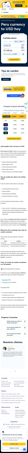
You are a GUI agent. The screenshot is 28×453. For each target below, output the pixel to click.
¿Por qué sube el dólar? (19, 382)
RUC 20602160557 (5, 413)
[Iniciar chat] (24, 449)
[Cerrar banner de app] (26, 6)
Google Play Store (6, 282)
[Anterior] (10, 371)
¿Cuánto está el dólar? (6, 382)
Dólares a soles (4, 381)
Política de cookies (19, 417)
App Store (5, 280)
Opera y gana (14, 95)
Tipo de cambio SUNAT (19, 386)
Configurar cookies (14, 448)
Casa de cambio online (19, 381)
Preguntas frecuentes (19, 410)
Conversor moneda (5, 386)
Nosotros (3, 410)
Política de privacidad (19, 415)
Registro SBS (4, 411)
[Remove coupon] (23, 54)
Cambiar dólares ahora (14, 138)
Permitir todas (14, 444)
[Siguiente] (15, 371)
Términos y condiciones (20, 411)
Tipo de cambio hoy (5, 384)
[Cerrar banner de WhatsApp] (26, 16)
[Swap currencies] (22, 47)
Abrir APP (19, 5)
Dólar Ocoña (16, 384)
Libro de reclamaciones (20, 413)
